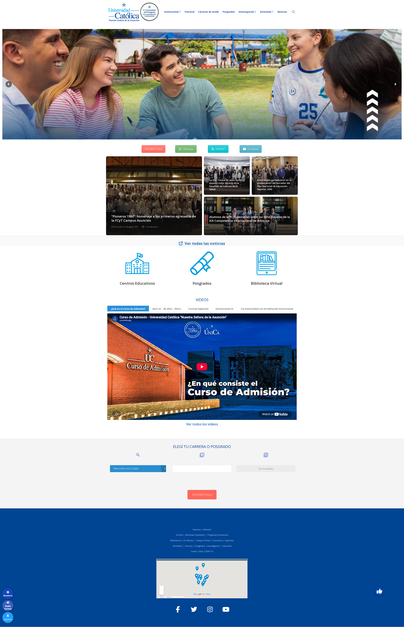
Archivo (179, 534)
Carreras (189, 546)
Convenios (218, 540)
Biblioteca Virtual (266, 283)
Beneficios (7, 596)
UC (114, 211)
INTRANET (220, 148)
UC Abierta (188, 540)
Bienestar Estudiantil (195, 534)
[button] (379, 591)
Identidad (177, 546)
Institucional (171, 11)
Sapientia (229, 540)
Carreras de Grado (208, 11)
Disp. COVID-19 (206, 551)
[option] (202, 195)
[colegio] (137, 263)
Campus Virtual (203, 540)
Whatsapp (188, 148)
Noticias (282, 11)
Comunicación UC (118, 227)
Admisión (207, 529)
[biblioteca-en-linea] (267, 263)
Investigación (246, 11)
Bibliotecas (175, 540)
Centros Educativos (137, 283)
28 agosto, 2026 (132, 227)
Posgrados (229, 11)
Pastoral (189, 11)
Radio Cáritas (8, 607)
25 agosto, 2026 (230, 227)
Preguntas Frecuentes (218, 534)
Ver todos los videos (202, 424)
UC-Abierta (252, 148)
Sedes (194, 551)
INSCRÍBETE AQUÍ (153, 148)
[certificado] (202, 263)
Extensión (265, 11)
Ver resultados (265, 468)
